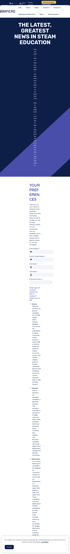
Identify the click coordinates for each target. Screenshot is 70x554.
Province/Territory (36, 279)
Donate (30, 2)
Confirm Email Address (37, 256)
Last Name (33, 271)
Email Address (34, 248)
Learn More (44, 542)
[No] (66, 544)
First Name (33, 264)
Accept (9, 547)
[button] (23, 3)
